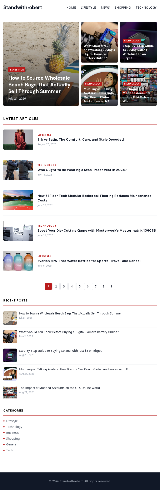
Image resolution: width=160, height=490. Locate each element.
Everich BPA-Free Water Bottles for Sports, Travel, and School (89, 261)
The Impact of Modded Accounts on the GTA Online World (137, 95)
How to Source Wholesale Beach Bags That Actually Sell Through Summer (39, 85)
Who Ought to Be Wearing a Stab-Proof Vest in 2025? (82, 170)
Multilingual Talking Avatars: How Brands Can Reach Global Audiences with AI (99, 95)
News (105, 7)
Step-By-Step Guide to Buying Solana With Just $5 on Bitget (138, 52)
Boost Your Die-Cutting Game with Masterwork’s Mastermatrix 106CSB (97, 230)
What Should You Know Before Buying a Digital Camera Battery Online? (99, 52)
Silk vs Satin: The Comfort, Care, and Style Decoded (81, 139)
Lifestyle (88, 7)
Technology (146, 7)
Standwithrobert (22, 7)
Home (71, 7)
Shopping (123, 7)
